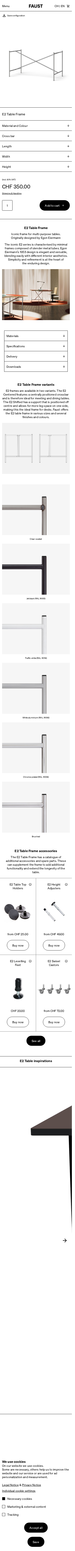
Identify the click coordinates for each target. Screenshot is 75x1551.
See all (36, 1041)
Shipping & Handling (11, 193)
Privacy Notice (31, 1485)
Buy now (18, 945)
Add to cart (52, 205)
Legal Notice (10, 1485)
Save (36, 1542)
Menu (6, 6)
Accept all (35, 1527)
